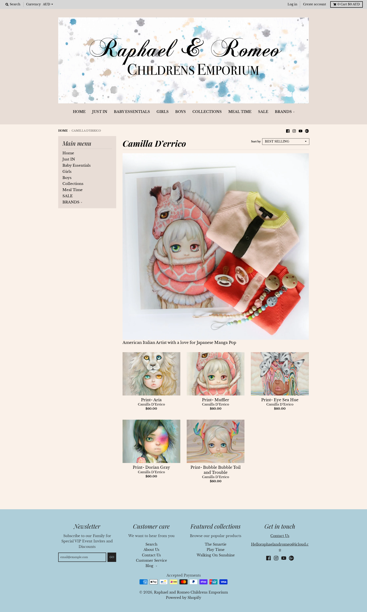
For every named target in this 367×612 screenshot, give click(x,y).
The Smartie (215, 544)
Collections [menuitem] (207, 112)
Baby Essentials (76, 165)
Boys (67, 178)
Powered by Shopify (183, 598)
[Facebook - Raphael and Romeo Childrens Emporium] (288, 130)
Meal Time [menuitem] (239, 112)
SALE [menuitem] (263, 112)
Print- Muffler (215, 400)
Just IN (68, 159)
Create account (314, 4)
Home (63, 130)
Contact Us (151, 555)
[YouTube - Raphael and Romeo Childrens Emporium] (300, 130)
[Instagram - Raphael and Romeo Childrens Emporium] (294, 130)
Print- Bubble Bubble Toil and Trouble (216, 470)
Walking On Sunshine (216, 555)
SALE (67, 196)
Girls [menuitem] (163, 112)
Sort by (256, 141)
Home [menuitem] (79, 112)
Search (151, 544)
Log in (292, 4)
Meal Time (72, 190)
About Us (151, 550)
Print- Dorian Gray (151, 467)
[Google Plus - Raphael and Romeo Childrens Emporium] (307, 130)
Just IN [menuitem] (99, 112)
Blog (149, 566)
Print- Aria (151, 400)
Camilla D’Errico (151, 404)
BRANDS (70, 202)
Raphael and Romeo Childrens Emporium (191, 592)
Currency (33, 4)
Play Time (215, 550)
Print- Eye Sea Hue (279, 400)
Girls (67, 171)
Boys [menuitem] (180, 112)
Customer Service (151, 561)
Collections (72, 183)
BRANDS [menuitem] (283, 112)
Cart (348, 4)
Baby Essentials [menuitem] (132, 112)
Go (112, 557)
